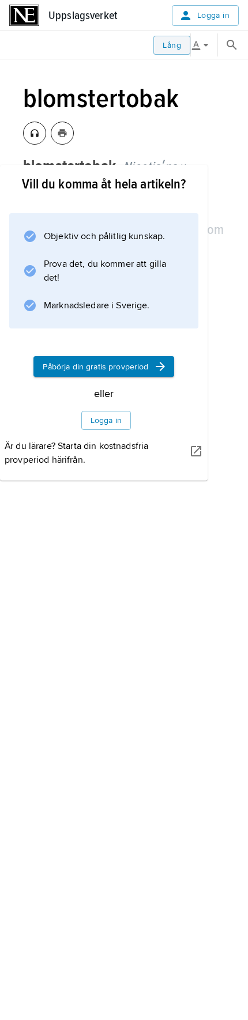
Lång (172, 45)
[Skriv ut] (62, 133)
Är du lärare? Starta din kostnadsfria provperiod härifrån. (76, 453)
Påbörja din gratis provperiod (95, 367)
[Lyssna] (34, 133)
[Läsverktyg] (204, 44)
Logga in (213, 15)
